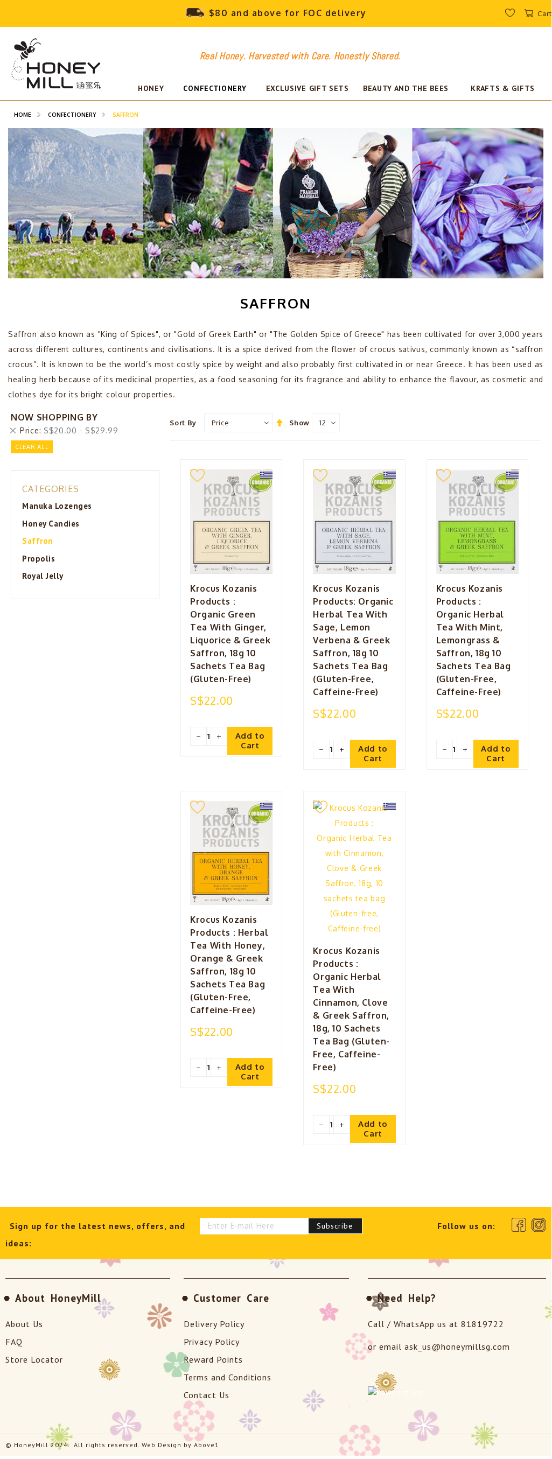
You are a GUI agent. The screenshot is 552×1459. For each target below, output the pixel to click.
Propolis (38, 558)
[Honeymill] (56, 65)
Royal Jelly (43, 576)
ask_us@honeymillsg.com (457, 1346)
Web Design (161, 1445)
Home (22, 114)
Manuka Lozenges (57, 506)
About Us (24, 1323)
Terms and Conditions (227, 1377)
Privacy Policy (212, 1341)
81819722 (482, 1323)
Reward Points (213, 1359)
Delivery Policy (214, 1323)
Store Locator (34, 1359)
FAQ (14, 1341)
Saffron (37, 541)
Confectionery (72, 114)
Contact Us (206, 1395)
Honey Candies (51, 523)
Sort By (183, 422)
